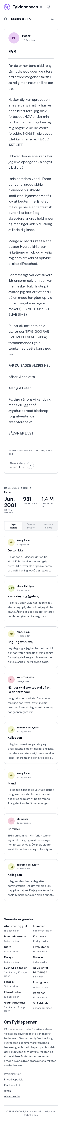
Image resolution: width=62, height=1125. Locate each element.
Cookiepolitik (12, 1085)
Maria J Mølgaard (26, 586)
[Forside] (5, 18)
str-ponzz (22, 818)
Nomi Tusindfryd (26, 677)
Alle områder (12, 1096)
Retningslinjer (12, 1074)
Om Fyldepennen (21, 1022)
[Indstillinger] (48, 7)
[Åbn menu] (56, 7)
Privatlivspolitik (13, 1079)
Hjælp (7, 1090)
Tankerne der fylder (28, 727)
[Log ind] (41, 7)
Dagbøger (17, 19)
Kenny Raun (23, 540)
